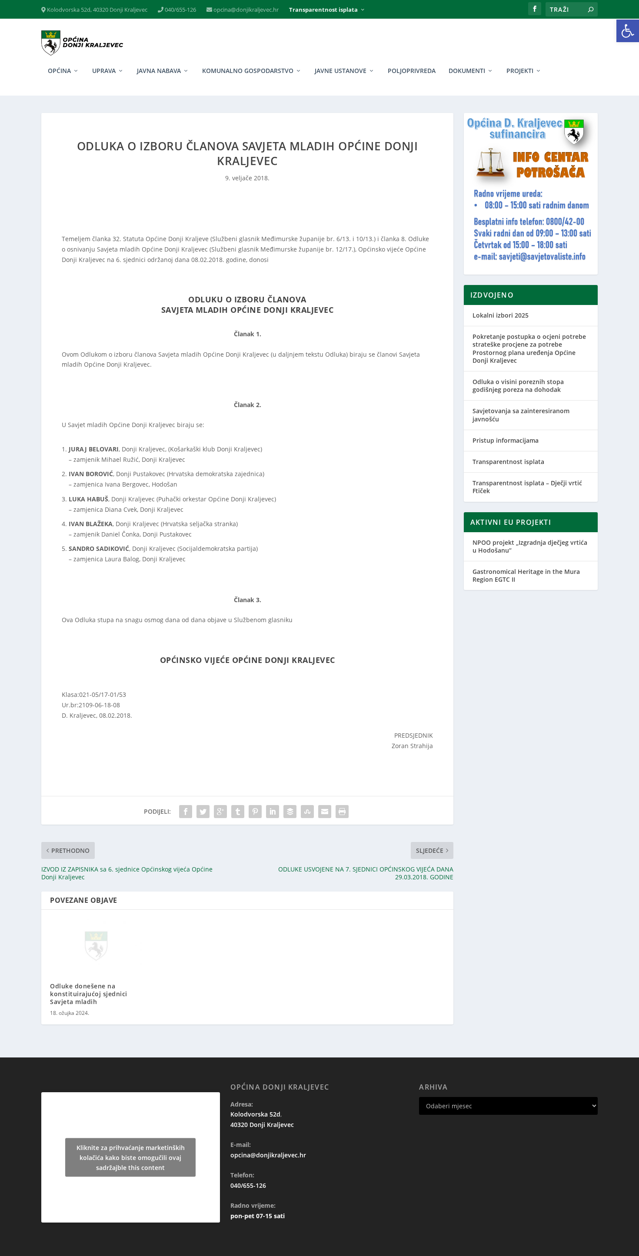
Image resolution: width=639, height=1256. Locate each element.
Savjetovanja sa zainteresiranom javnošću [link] (521, 415)
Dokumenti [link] (467, 71)
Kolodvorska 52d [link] (255, 1114)
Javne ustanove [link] (340, 71)
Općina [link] (59, 71)
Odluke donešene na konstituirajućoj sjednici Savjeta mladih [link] (88, 994)
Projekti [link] (519, 71)
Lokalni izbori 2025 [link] (501, 315)
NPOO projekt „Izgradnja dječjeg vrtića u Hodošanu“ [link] (530, 546)
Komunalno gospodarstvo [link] (247, 71)
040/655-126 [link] (179, 10)
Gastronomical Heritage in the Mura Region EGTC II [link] (526, 575)
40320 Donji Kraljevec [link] (262, 1124)
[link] (627, 31)
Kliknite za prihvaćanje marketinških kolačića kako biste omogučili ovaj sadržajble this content (131, 1157)
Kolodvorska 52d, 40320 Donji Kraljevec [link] (96, 10)
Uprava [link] (104, 71)
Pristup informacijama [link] (506, 440)
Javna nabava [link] (159, 71)
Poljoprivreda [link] (412, 71)
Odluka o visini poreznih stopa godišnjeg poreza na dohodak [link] (518, 386)
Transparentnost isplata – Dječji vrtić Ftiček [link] (527, 487)
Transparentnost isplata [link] (323, 10)
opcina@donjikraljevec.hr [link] (245, 10)
